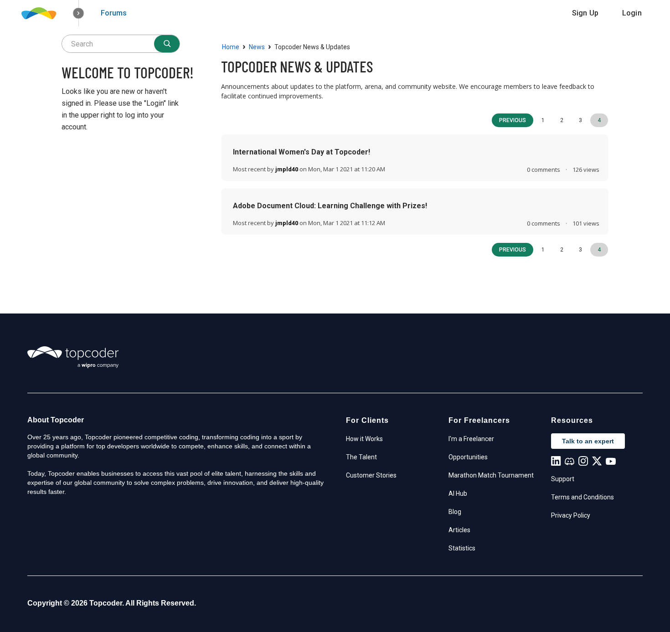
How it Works (364, 438)
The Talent (361, 457)
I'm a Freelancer (471, 438)
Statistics (461, 548)
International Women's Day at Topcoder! (301, 152)
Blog (454, 511)
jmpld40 (286, 169)
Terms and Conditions (582, 497)
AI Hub (457, 493)
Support (562, 479)
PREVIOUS (512, 120)
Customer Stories (371, 475)
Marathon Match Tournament (491, 475)
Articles (459, 530)
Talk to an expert (588, 441)
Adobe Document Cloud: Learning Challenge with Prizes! (330, 205)
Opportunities (468, 457)
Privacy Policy (570, 515)
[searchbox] (121, 44)
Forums (114, 13)
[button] (78, 13)
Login (632, 13)
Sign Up (585, 13)
